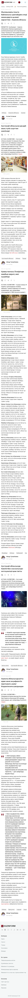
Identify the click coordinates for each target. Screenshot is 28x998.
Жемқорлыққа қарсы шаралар (9, 969)
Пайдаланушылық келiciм (8, 960)
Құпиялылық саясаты (7, 963)
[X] (14, 24)
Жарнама (3, 988)
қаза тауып (4, 658)
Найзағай (19, 553)
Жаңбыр (4, 553)
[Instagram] (2, 24)
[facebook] (11, 930)
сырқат (19, 909)
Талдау (3, 945)
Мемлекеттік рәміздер (7, 966)
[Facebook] (11, 24)
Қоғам (23, 113)
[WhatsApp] (5, 24)
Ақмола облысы (13, 113)
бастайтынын (13, 253)
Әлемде (3, 951)
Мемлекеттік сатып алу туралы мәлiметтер (13, 972)
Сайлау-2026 (9, 6)
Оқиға (2, 939)
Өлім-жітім (5, 665)
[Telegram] (8, 24)
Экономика (4, 948)
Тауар (24, 258)
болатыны (12, 547)
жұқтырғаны (5, 904)
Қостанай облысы (7, 258)
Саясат (3, 942)
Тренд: (3, 6)
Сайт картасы (5, 982)
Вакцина (11, 909)
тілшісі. (20, 154)
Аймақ (4, 113)
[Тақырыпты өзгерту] (20, 2)
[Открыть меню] (25, 2)
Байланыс (4, 985)
